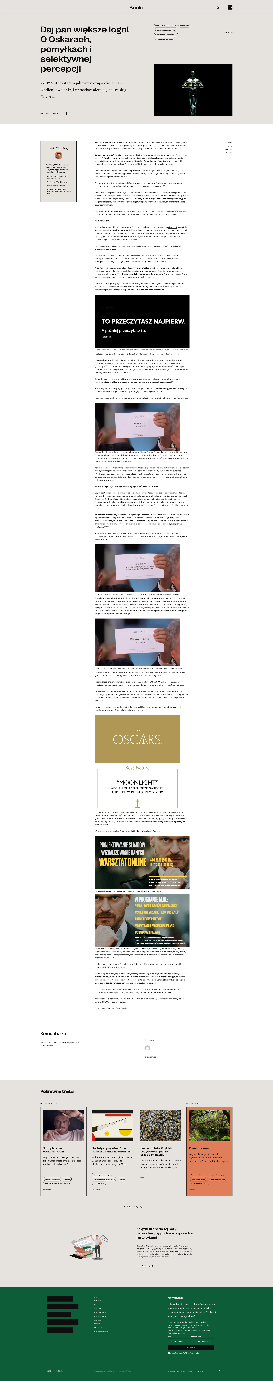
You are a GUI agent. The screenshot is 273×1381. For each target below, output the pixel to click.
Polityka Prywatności (102, 1331)
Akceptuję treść (184, 1353)
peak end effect (198, 1179)
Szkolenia (98, 1308)
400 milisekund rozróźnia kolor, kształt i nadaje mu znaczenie (133, 286)
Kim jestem (98, 1301)
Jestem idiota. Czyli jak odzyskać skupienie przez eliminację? (156, 1151)
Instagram (181, 1371)
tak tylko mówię (52, 1183)
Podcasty (98, 1320)
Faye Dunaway (164, 161)
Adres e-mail (196, 1336)
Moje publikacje (100, 1312)
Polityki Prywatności (176, 1333)
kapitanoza (109, 493)
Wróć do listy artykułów (137, 1207)
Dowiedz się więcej (144, 1266)
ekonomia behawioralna (201, 1175)
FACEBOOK (228, 146)
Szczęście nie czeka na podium (54, 1150)
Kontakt (97, 1324)
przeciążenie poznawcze (166, 34)
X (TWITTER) (200, 1371)
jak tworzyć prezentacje (165, 25)
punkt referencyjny (199, 1183)
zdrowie (66, 1183)
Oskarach (172, 227)
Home (96, 1297)
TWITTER (228, 153)
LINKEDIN (228, 150)
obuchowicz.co (109, 1371)
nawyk (67, 1179)
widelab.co (128, 1371)
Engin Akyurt (109, 1008)
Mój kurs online (100, 1316)
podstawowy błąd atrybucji (150, 973)
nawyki (122, 1179)
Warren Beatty (149, 161)
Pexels (124, 1008)
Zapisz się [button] (190, 1347)
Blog (96, 1305)
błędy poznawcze (52, 1179)
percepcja (184, 25)
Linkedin (191, 1371)
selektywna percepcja (165, 39)
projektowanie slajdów (165, 30)
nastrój (219, 1175)
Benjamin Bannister (177, 668)
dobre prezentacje (102, 1175)
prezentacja (99, 1183)
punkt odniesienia (217, 1179)
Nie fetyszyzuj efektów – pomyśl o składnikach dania (111, 1150)
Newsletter (98, 1328)
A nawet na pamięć (162, 992)
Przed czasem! (199, 1148)
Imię (169, 1336)
